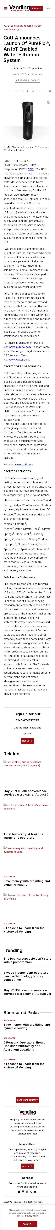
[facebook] (17, 91)
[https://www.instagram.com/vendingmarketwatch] (23, 1191)
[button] (6, 8)
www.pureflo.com (20, 346)
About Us (8, 1202)
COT (31, 169)
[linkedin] (22, 91)
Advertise (18, 1202)
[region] (27, 1217)
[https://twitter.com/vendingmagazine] (30, 1191)
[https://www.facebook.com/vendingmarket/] (19, 1191)
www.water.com (19, 359)
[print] (50, 91)
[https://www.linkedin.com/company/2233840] (27, 1191)
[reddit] (32, 91)
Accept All (27, 1224)
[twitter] (27, 91)
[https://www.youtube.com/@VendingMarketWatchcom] (34, 1191)
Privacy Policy (31, 1216)
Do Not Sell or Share (33, 1202)
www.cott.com (24, 464)
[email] (38, 91)
